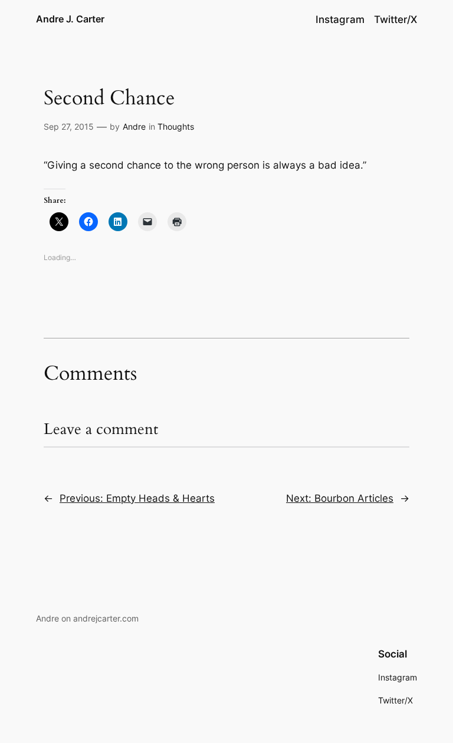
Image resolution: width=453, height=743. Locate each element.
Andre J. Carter (70, 19)
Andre (134, 126)
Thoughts (175, 126)
